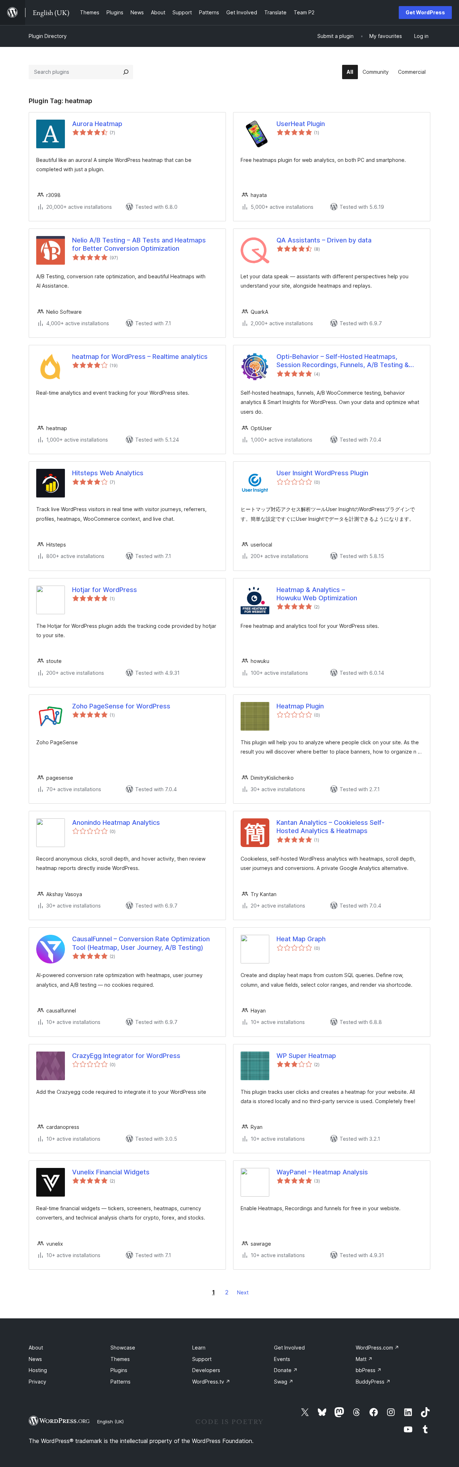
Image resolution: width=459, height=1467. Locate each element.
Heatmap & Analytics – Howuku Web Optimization (316, 594)
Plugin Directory (48, 36)
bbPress (369, 1370)
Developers (206, 1370)
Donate (286, 1370)
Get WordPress (425, 12)
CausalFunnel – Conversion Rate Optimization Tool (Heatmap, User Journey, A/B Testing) (141, 943)
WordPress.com (377, 1348)
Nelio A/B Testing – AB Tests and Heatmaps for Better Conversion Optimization (139, 244)
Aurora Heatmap (97, 124)
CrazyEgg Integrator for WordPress (126, 1055)
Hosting (38, 1370)
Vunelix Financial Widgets (111, 1172)
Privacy (37, 1382)
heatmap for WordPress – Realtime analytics (140, 356)
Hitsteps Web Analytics (107, 473)
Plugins (118, 1370)
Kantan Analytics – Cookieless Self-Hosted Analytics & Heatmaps (330, 826)
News (35, 1359)
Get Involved (289, 1348)
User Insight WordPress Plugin (322, 473)
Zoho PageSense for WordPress (121, 706)
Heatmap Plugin (300, 706)
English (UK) (110, 1421)
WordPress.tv (211, 1382)
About (36, 1348)
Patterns (120, 1382)
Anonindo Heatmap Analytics (116, 822)
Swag (283, 1382)
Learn (198, 1348)
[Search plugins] (126, 72)
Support (202, 1359)
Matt (364, 1359)
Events (282, 1359)
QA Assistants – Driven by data (324, 240)
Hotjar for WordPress (104, 589)
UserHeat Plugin (300, 124)
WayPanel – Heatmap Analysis (322, 1172)
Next (243, 1292)
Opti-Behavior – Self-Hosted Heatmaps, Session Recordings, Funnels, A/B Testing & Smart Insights (342, 361)
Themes (120, 1359)
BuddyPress (373, 1382)
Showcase (122, 1348)
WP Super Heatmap (306, 1055)
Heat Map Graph (301, 939)
